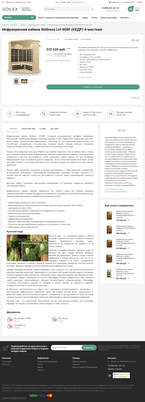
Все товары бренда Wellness (116, 192)
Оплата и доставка (109, 18)
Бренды (40, 367)
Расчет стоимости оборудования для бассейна (58, 18)
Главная (5, 25)
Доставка (55, 129)
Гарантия (76, 364)
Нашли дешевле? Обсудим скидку (58, 60)
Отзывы (43, 129)
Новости (40, 370)
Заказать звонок (112, 11)
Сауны (22, 25)
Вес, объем (63, 318)
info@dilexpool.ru (79, 2)
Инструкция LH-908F (22, 318)
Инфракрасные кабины (37, 25)
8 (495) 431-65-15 (110, 8)
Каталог (14, 25)
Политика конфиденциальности (14, 398)
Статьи (94, 18)
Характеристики (28, 129)
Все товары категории (114, 189)
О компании (6, 361)
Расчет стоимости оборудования (84, 367)
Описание (13, 129)
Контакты (124, 18)
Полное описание (84, 77)
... (133, 18)
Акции (85, 18)
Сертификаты (19, 325)
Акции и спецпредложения (47, 361)
